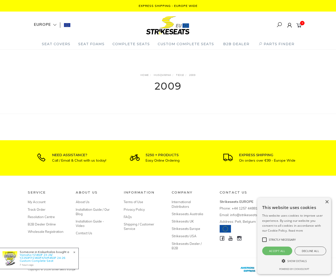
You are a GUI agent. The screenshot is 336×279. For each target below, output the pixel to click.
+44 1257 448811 (246, 208)
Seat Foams (91, 44)
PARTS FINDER (278, 44)
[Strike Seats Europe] (168, 25)
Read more (296, 230)
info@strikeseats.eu (246, 215)
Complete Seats (131, 44)
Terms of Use (133, 202)
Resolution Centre (41, 217)
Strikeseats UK (183, 221)
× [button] (327, 202)
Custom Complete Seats (186, 44)
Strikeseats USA (184, 236)
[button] (294, 261)
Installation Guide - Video (90, 223)
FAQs (128, 217)
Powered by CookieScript (294, 269)
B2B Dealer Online (42, 224)
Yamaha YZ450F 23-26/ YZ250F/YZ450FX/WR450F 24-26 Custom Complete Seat (42, 258)
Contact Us (84, 233)
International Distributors (181, 204)
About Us (83, 202)
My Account (37, 202)
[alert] (294, 236)
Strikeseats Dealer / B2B (187, 246)
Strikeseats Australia (187, 214)
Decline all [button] (310, 251)
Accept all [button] (277, 251)
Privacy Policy (134, 209)
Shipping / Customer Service (139, 226)
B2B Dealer (236, 44)
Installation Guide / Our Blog (93, 212)
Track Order (37, 209)
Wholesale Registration (45, 232)
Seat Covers (56, 44)
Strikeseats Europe (186, 229)
